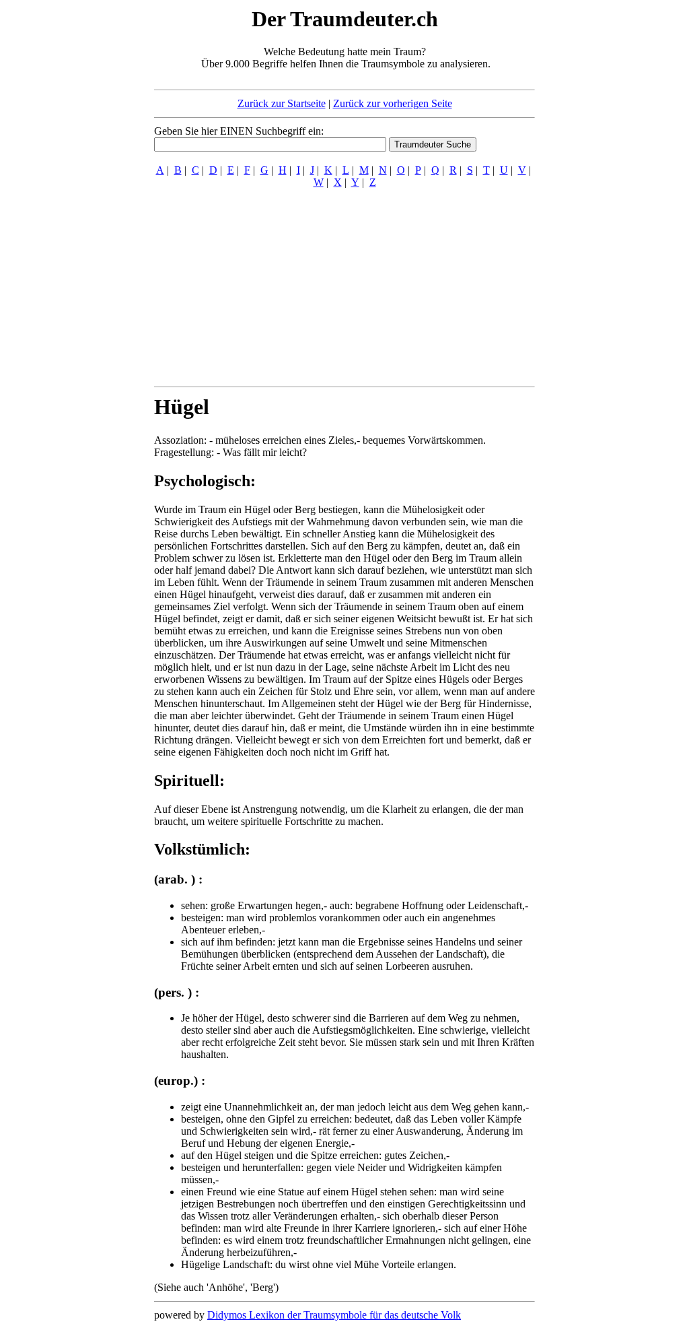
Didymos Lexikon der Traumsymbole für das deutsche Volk (334, 1315)
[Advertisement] (72, 207)
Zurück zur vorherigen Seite (392, 103)
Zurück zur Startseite (282, 103)
